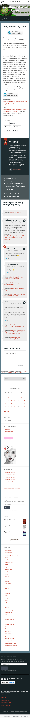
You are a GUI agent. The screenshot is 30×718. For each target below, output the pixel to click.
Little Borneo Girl (10, 220)
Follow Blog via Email (11, 497)
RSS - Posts (7, 429)
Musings (7, 607)
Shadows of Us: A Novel (9, 519)
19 (15, 403)
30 (5, 409)
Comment (20, 365)
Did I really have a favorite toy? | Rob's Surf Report (14, 295)
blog (7, 183)
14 (21, 400)
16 (5, 403)
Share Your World (9, 629)
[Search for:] (15, 378)
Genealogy (7, 593)
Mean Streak (7, 525)
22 (24, 403)
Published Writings (9, 624)
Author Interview (9, 562)
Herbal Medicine (8, 602)
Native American (8, 612)
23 (5, 406)
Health (6, 600)
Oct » (8, 411)
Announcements (8, 550)
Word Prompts (8, 648)
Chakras (7, 576)
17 (8, 403)
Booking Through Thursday (13, 193)
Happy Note (7, 598)
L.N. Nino (7, 520)
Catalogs (11, 183)
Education (7, 586)
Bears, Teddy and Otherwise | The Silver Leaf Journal (14, 325)
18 (11, 403)
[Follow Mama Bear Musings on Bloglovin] (8, 439)
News (6, 614)
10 (8, 400)
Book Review (8, 571)
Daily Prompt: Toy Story (14, 26)
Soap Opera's (13, 188)
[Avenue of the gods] (24, 535)
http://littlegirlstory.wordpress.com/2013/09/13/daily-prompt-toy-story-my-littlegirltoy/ (14, 237)
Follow (7, 508)
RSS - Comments (9, 431)
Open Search (27, 18)
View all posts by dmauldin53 (15, 170)
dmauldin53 (10, 248)
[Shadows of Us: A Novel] (24, 523)
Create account (6, 695)
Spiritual (7, 636)
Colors (6, 579)
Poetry (6, 621)
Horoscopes (8, 605)
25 (11, 406)
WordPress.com (6, 705)
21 (21, 403)
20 (18, 403)
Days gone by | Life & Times (13, 213)
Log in (4, 697)
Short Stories (8, 631)
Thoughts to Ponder (9, 638)
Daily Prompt (9, 181)
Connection (17, 183)
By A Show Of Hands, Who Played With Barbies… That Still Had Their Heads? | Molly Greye (14, 332)
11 (11, 400)
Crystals (7, 581)
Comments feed (6, 702)
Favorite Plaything (15, 185)
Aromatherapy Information (12, 488)
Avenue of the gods (8, 531)
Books (6, 574)
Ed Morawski (7, 532)
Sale (6, 626)
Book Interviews (8, 569)
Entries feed (5, 700)
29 (24, 406)
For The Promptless (9, 590)
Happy (6, 595)
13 (18, 400)
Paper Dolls (19, 186)
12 (15, 400)
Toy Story (11, 189)
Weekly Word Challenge (10, 643)
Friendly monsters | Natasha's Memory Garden (12, 338)
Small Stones (8, 633)
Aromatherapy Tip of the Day (11, 555)
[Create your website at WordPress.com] (15, 2)
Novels (13, 186)
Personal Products (9, 619)
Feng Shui (7, 588)
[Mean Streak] (24, 529)
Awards (6, 564)
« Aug (5, 411)
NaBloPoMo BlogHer (9, 610)
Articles (6, 557)
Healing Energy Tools (10, 472)
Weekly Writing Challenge (11, 645)
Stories (19, 188)
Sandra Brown (7, 526)
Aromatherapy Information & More (15, 9)
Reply (24, 220)
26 (15, 406)
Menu (5, 18)
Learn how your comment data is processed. (14, 371)
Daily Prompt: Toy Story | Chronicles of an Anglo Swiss (14, 277)
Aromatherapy (8, 552)
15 (24, 400)
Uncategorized (8, 640)
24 (8, 406)
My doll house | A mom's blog (14, 289)
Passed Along (8, 617)
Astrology (7, 559)
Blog (6, 567)
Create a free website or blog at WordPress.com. (15, 712)
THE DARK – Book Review (12, 196)
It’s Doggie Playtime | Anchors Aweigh (13, 283)
